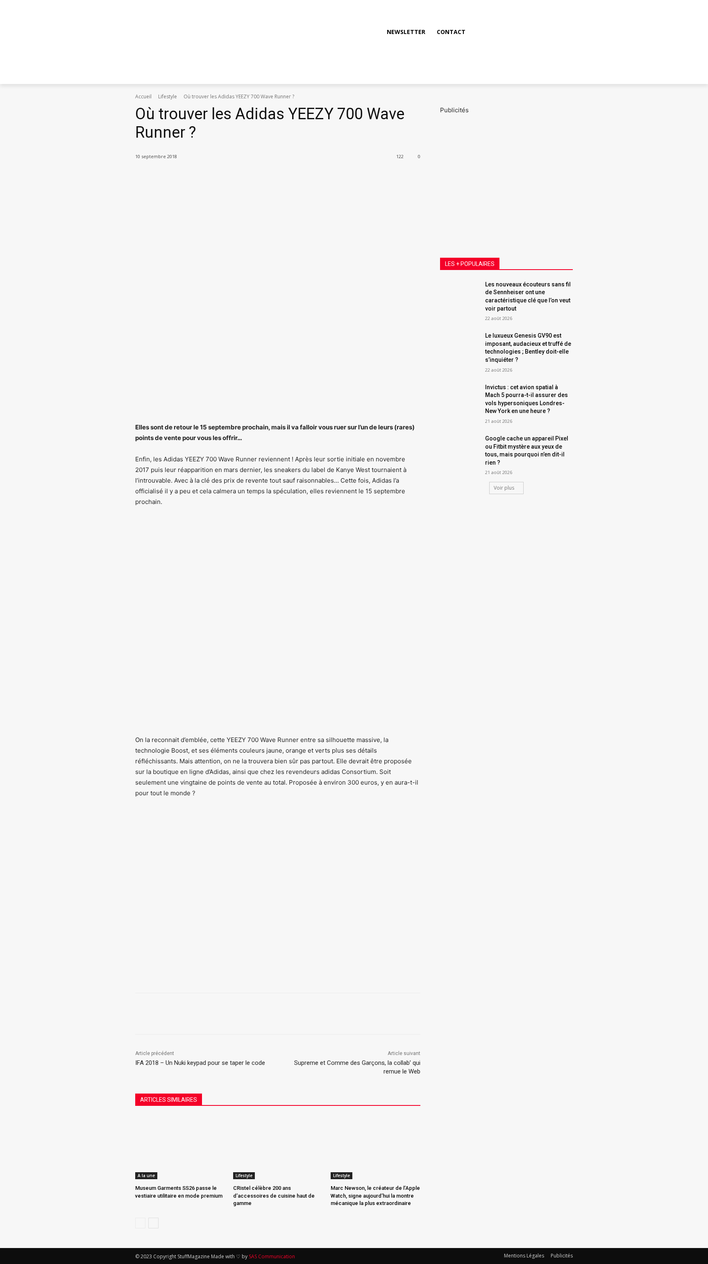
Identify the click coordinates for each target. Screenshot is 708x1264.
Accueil (143, 96)
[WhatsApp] (256, 177)
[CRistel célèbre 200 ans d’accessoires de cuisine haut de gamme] (278, 1147)
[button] (563, 32)
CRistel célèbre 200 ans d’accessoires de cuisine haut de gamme (274, 1195)
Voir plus (504, 487)
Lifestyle (167, 96)
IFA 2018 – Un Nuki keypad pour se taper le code (200, 1063)
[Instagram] (526, 31)
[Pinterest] (237, 177)
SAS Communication (272, 1256)
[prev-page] (140, 1223)
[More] (275, 177)
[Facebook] (508, 31)
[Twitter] (545, 31)
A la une (146, 1175)
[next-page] (153, 1223)
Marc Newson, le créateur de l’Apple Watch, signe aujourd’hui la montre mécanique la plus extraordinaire (375, 1195)
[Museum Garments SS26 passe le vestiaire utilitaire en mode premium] (180, 1147)
